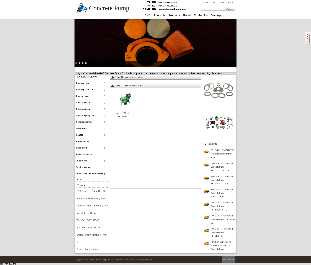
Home (205, 2)
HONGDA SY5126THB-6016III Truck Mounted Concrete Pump (221, 245)
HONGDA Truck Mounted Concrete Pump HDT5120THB (222, 232)
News (221, 2)
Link (213, 2)
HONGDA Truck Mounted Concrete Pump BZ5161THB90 (222, 193)
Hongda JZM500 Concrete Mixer (121, 115)
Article (230, 2)
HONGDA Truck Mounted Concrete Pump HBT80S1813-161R (222, 180)
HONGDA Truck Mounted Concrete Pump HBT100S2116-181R (222, 167)
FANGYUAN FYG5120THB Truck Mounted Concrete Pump (222, 154)
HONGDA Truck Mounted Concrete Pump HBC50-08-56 (223, 219)
